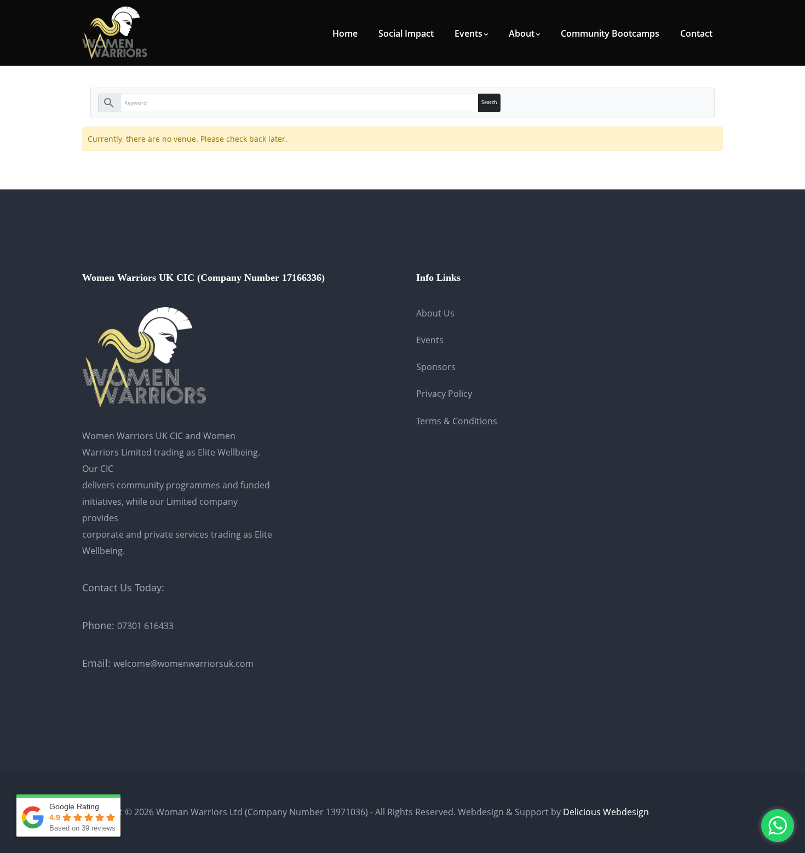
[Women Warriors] (115, 31)
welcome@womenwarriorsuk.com (183, 664)
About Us (435, 313)
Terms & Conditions (456, 421)
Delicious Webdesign (606, 812)
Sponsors (436, 367)
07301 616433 (145, 626)
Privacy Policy (444, 394)
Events (430, 340)
